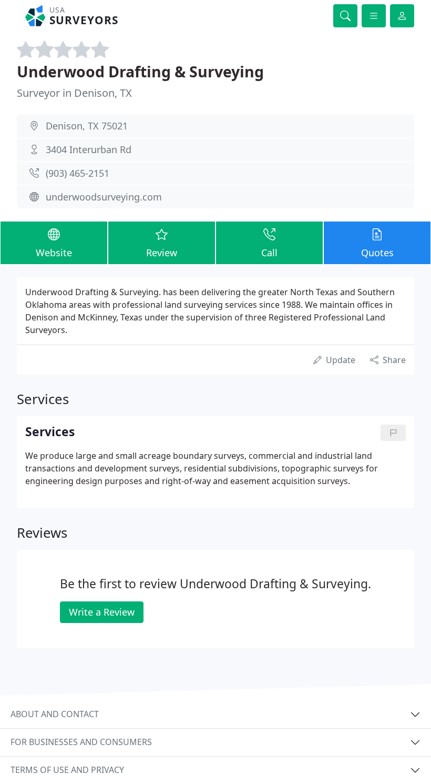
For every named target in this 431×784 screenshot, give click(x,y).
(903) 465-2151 (77, 173)
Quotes (377, 252)
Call (269, 252)
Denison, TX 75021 (87, 125)
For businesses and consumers (81, 742)
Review (161, 252)
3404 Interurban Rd (88, 149)
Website (54, 252)
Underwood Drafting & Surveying (140, 71)
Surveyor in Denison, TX (74, 93)
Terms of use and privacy (67, 770)
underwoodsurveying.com (104, 196)
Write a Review (102, 612)
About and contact (55, 714)
